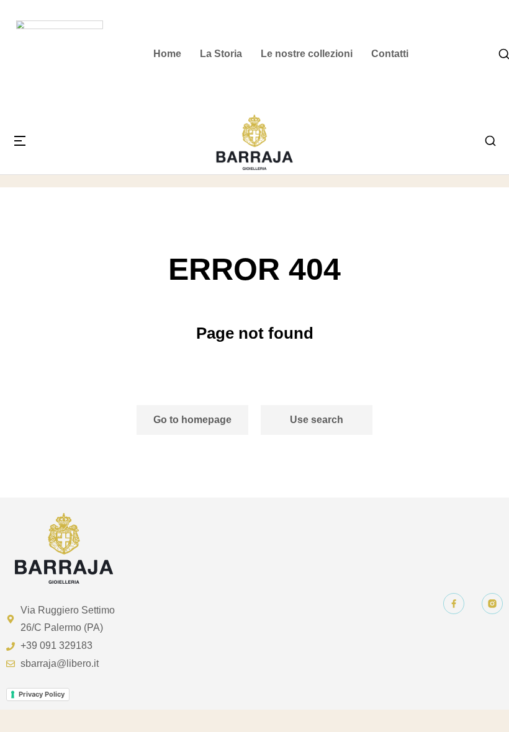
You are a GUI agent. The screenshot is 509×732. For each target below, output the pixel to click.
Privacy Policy (42, 694)
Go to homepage (192, 419)
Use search (316, 419)
